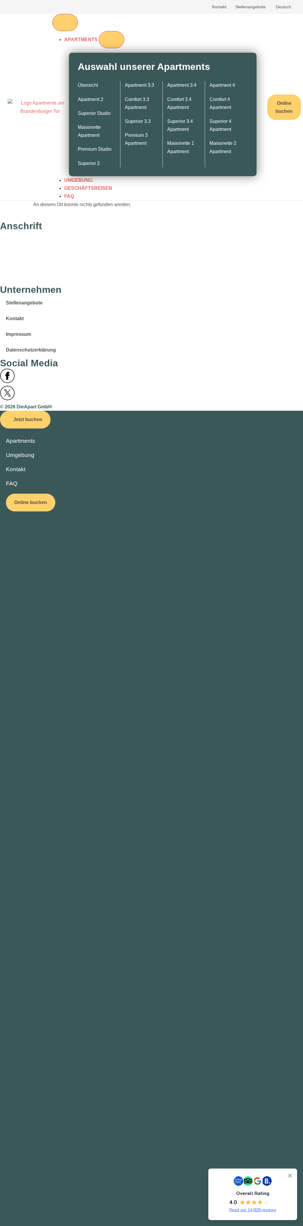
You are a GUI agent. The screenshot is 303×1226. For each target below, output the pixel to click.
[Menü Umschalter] (65, 22)
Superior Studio (94, 113)
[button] (25, 419)
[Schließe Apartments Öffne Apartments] (111, 39)
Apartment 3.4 (181, 85)
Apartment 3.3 (139, 85)
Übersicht (88, 85)
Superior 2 (89, 163)
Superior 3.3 (138, 121)
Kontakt (219, 6)
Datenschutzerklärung (31, 349)
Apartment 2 (90, 99)
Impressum (18, 334)
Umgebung (20, 455)
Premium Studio (95, 149)
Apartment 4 (222, 85)
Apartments (20, 441)
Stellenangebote (250, 6)
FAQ (11, 483)
